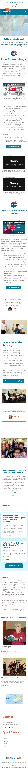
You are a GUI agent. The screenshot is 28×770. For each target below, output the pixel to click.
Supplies (6, 740)
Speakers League (13, 762)
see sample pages (10, 110)
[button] (3, 486)
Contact (6, 741)
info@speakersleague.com (19, 2)
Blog (5, 746)
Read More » (7, 536)
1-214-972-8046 (7, 2)
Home (5, 738)
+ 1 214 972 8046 (9, 722)
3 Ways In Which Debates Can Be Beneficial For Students (13, 545)
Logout (5, 743)
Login (5, 745)
